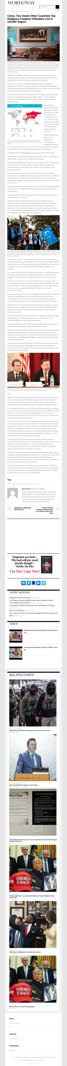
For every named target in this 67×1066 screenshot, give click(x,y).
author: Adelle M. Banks (22, 11)
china (9, 484)
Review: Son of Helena (16, 610)
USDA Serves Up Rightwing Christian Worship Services (25, 952)
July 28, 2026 (12, 899)
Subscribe (12, 1050)
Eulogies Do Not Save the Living (19, 598)
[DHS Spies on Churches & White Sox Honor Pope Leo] (15, 642)
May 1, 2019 (10, 11)
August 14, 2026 (13, 732)
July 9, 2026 (12, 1008)
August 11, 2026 (13, 786)
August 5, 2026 (13, 843)
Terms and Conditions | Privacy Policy (33, 1060)
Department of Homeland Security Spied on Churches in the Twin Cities (29, 730)
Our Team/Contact (14, 1023)
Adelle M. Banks (37, 489)
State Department (30, 484)
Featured (15, 729)
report (55, 86)
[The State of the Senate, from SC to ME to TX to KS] (15, 659)
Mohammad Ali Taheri (28, 337)
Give (10, 1027)
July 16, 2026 (12, 953)
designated (26, 153)
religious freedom (17, 484)
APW (10, 729)
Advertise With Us (14, 1038)
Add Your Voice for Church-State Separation (22, 1006)
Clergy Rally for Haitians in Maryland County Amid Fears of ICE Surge (31, 605)
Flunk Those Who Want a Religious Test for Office (23, 785)
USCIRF (39, 484)
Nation (20, 729)
